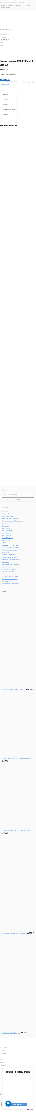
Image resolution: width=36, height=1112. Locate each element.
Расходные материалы (9, 569)
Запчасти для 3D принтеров (10, 547)
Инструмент (5, 552)
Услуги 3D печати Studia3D (10, 576)
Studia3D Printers (7, 533)
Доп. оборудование (8, 516)
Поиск (18, 499)
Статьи (8, 7)
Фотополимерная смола (9, 579)
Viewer (28, 5)
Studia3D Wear (6, 540)
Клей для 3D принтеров (9, 555)
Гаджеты (4, 543)
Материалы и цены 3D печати (11, 559)
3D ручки (4, 523)
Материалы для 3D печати (10, 557)
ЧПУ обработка (6, 581)
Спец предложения (8, 571)
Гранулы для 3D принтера (10, 545)
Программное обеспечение (10, 564)
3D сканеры (5, 526)
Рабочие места (6, 567)
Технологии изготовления (10, 574)
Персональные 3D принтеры (11, 518)
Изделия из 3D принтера (9, 550)
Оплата (10, 5)
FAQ (20, 5)
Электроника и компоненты (10, 583)
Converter (2, 7)
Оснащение (5, 562)
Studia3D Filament (7, 530)
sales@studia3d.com (18, 2)
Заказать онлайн (6, 29)
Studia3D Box (6, 528)
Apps (24, 5)
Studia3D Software (7, 538)
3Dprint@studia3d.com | (6, 2)
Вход (1, 45)
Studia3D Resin (6, 535)
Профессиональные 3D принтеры (12, 521)
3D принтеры (27, 82)
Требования (3, 5)
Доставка (15, 5)
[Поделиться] (1, 1104)
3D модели (5, 511)
